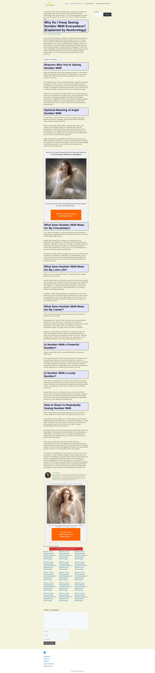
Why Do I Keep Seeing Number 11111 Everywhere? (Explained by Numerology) (65, 555)
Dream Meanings (89, 3)
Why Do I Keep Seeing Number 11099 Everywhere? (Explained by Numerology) (81, 597)
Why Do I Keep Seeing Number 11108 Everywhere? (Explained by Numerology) (81, 565)
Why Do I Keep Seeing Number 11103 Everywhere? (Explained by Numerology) (81, 576)
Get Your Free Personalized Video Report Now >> (66, 215)
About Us (46, 658)
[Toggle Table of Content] (59, 59)
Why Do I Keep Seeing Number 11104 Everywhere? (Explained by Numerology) (50, 586)
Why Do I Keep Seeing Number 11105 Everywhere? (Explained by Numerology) (50, 565)
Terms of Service (49, 663)
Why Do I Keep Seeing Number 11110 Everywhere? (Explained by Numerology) (50, 555)
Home (66, 3)
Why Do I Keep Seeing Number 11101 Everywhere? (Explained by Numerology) (81, 586)
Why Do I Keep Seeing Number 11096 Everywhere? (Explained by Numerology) (65, 586)
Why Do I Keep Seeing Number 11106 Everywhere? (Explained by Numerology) (65, 565)
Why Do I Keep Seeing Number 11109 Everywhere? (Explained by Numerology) (81, 555)
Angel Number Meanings (76, 3)
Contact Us (47, 656)
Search (96, 11)
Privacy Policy (48, 666)
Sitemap (46, 661)
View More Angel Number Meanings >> (66, 548)
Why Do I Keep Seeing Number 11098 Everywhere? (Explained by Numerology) (65, 597)
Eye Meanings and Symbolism (103, 3)
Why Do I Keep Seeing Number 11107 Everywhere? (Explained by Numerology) (50, 576)
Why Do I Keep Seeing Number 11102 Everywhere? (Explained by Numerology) (65, 576)
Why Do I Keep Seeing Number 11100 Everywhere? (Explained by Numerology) (50, 597)
